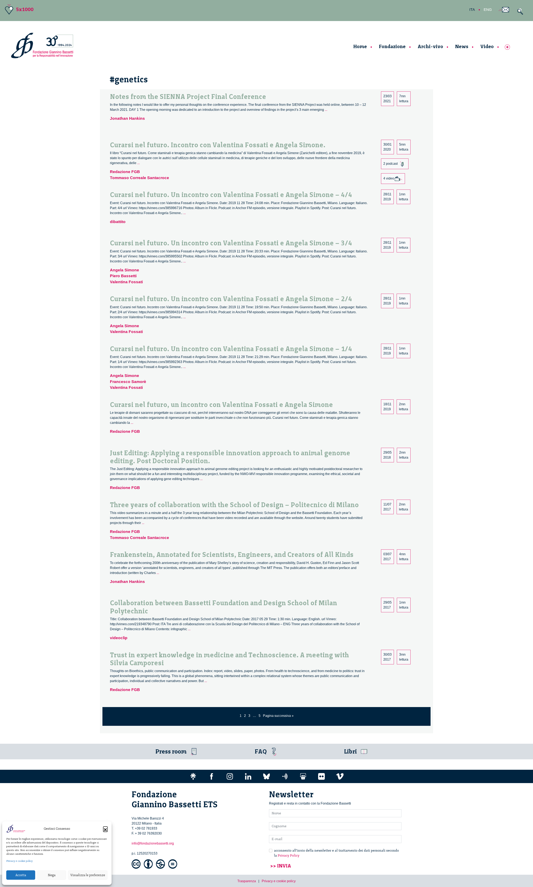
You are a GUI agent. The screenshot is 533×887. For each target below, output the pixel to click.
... (326, 109)
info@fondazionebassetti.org (153, 843)
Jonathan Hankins (127, 118)
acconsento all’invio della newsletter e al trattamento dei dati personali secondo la (336, 852)
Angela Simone (124, 270)
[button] (105, 829)
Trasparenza (246, 881)
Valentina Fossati (126, 282)
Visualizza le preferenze (87, 875)
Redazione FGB (125, 172)
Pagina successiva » (278, 715)
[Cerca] (519, 11)
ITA (472, 9)
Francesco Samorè (128, 381)
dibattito (118, 222)
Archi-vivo (430, 46)
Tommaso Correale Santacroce (139, 178)
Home (360, 46)
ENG (488, 9)
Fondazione (392, 46)
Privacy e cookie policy (19, 861)
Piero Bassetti (123, 276)
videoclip (118, 638)
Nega (51, 875)
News (461, 46)
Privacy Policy (288, 855)
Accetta (20, 875)
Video (487, 46)
